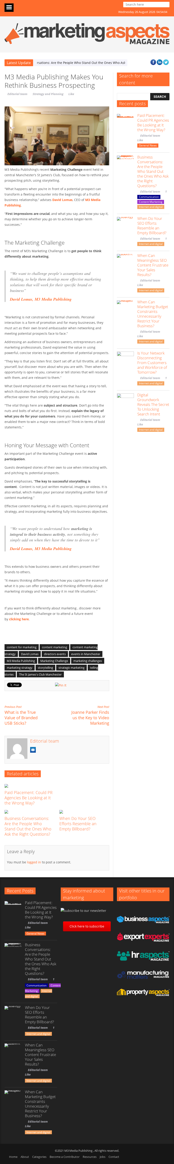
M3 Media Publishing (21, 661)
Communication (149, 197)
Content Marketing (150, 202)
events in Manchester (85, 654)
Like (71, 94)
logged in (34, 862)
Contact (114, 1157)
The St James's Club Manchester (40, 674)
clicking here (19, 619)
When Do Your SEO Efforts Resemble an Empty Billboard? (78, 824)
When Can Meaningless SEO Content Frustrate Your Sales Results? (152, 265)
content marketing (54, 647)
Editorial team (17, 94)
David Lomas (30, 654)
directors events (55, 654)
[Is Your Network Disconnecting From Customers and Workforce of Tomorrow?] (125, 360)
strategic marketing (71, 668)
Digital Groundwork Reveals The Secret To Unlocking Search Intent (153, 404)
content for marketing (21, 647)
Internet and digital (151, 207)
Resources (90, 1157)
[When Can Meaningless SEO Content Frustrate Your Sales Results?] (125, 262)
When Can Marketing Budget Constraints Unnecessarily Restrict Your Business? (152, 313)
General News (148, 145)
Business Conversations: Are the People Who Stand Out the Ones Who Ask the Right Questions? (28, 826)
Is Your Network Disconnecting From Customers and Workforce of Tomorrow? (152, 362)
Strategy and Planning (48, 94)
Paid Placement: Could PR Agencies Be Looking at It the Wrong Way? (29, 798)
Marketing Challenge (54, 661)
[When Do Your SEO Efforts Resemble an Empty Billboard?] (85, 812)
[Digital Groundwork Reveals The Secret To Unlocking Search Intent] (125, 401)
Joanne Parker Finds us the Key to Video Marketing (90, 715)
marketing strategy (19, 668)
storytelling (45, 668)
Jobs (102, 1157)
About (25, 1157)
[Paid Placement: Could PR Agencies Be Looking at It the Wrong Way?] (30, 786)
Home (13, 1157)
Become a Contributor (65, 1157)
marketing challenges (87, 661)
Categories (39, 1157)
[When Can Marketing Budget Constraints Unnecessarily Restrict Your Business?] (125, 308)
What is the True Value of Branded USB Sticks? (21, 715)
